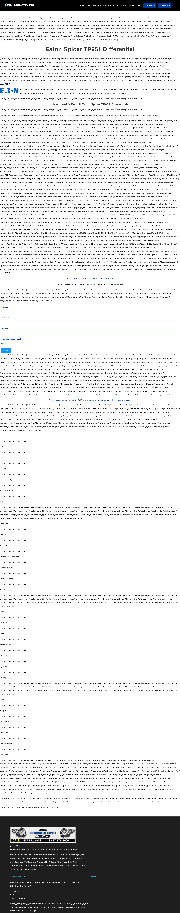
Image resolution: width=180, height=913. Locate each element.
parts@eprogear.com (32, 907)
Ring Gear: (4, 307)
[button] (173, 5)
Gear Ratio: (5, 328)
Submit (5, 350)
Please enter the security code (11, 339)
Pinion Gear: (5, 318)
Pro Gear (29, 798)
